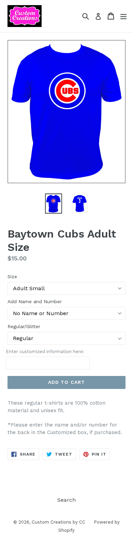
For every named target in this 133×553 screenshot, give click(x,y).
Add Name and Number (35, 301)
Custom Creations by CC (58, 522)
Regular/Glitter (24, 326)
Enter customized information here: (45, 351)
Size (12, 276)
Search (66, 500)
